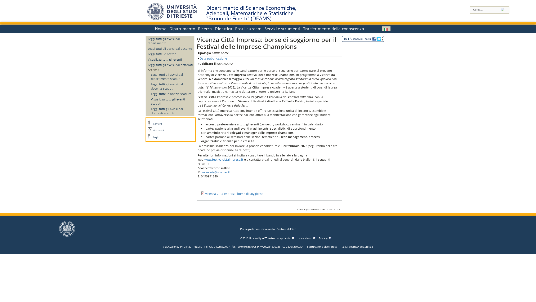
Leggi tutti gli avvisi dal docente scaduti (167, 86)
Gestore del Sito (286, 229)
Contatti (157, 123)
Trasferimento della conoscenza (333, 28)
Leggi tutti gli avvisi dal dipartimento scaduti (167, 77)
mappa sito (284, 238)
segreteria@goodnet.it (216, 172)
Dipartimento (182, 28)
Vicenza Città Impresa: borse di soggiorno (234, 194)
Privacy (323, 238)
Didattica (223, 28)
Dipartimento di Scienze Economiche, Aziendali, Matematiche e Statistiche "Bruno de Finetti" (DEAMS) (251, 13)
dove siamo (305, 238)
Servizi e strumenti (282, 28)
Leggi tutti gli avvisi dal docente (170, 49)
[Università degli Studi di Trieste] (172, 19)
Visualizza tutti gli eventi (165, 59)
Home (160, 28)
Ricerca (205, 28)
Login (156, 137)
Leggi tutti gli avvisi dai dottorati (170, 65)
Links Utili (158, 130)
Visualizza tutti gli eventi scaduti (168, 101)
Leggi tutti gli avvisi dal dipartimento (164, 41)
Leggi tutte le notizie (162, 54)
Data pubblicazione (213, 58)
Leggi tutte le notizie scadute (171, 94)
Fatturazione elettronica (322, 247)
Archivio (153, 70)
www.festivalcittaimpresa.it (223, 159)
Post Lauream (248, 28)
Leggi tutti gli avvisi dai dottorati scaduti (167, 111)
